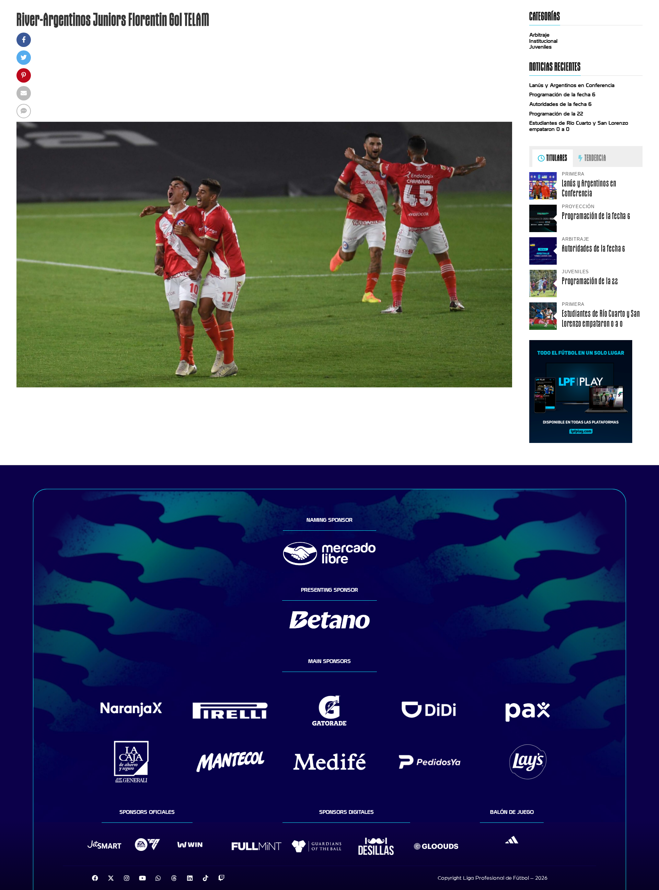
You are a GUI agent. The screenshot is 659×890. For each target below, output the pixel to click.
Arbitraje (539, 35)
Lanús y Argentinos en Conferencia (571, 85)
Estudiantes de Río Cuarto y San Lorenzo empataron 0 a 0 (601, 318)
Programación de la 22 (556, 114)
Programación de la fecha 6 (562, 94)
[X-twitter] (111, 878)
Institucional (543, 41)
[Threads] (174, 878)
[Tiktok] (205, 878)
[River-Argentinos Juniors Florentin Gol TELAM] (264, 385)
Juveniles (540, 47)
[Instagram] (126, 878)
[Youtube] (142, 878)
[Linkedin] (190, 878)
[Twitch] (221, 878)
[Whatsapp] (158, 878)
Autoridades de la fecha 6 (560, 104)
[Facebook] (95, 878)
